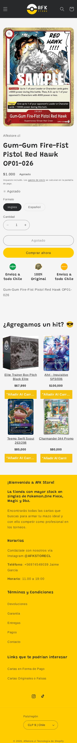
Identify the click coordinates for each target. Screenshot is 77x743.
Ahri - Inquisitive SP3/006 (56, 377)
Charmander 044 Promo (56, 438)
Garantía (13, 613)
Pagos (12, 632)
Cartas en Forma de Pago (26, 668)
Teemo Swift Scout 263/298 (20, 440)
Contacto (14, 641)
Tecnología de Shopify (50, 741)
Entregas (14, 622)
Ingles (14, 208)
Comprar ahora (38, 253)
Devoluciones (17, 604)
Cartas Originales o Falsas (26, 678)
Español (36, 208)
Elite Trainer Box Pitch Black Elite (20, 377)
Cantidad (9, 216)
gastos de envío (36, 180)
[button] (5, 9)
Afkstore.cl (30, 741)
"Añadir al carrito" (21, 394)
